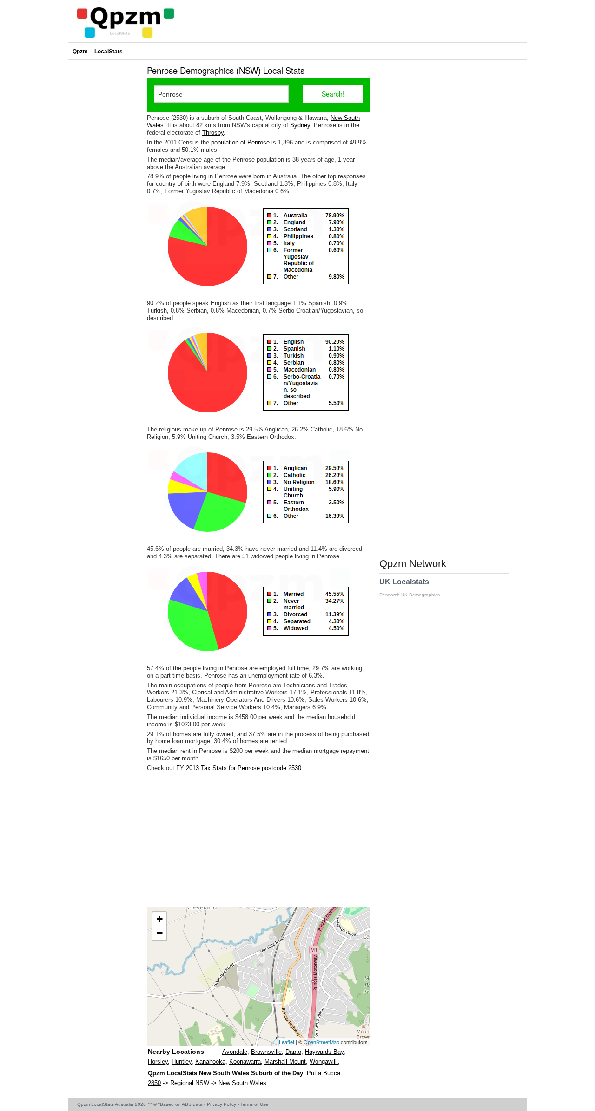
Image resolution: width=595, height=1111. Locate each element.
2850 (154, 1082)
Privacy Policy (221, 1104)
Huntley (182, 1061)
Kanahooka (210, 1061)
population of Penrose (240, 142)
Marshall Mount (285, 1061)
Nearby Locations (176, 1051)
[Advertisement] (258, 839)
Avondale (234, 1051)
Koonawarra (245, 1061)
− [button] (160, 933)
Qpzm (80, 51)
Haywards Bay (324, 1051)
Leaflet (286, 1042)
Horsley (158, 1061)
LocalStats (108, 51)
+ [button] (160, 919)
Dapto (293, 1051)
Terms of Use (254, 1104)
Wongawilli (324, 1061)
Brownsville (266, 1051)
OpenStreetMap (321, 1042)
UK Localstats (409, 587)
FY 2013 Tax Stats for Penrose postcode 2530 (238, 768)
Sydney (300, 125)
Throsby (213, 132)
